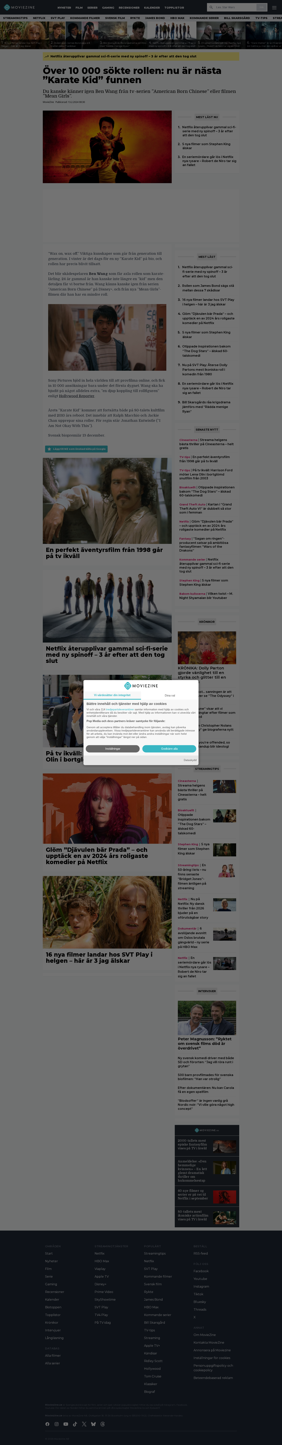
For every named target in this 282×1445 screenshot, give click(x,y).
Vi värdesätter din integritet (112, 695)
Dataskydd (190, 760)
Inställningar (112, 748)
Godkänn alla (169, 748)
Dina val (170, 695)
